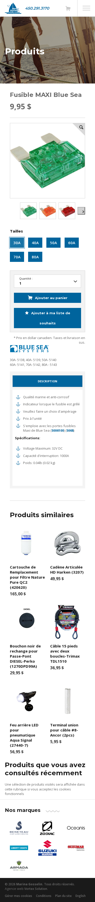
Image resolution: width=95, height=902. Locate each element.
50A (53, 242)
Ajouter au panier (51, 298)
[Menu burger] (86, 8)
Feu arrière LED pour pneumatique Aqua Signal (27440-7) (24, 735)
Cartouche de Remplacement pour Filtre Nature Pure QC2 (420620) (27, 577)
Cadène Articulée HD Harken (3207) (67, 569)
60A (71, 242)
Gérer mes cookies (18, 896)
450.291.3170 (37, 8)
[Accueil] (13, 8)
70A (17, 256)
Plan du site (63, 896)
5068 (69, 430)
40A (35, 242)
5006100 (57, 430)
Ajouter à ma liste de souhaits (50, 318)
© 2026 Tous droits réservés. (40, 884)
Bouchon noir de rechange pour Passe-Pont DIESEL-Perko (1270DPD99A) (25, 656)
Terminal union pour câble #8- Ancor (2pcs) (64, 730)
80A (35, 256)
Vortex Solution (35, 889)
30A (17, 242)
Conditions (43, 896)
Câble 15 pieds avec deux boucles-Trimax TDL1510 (65, 653)
